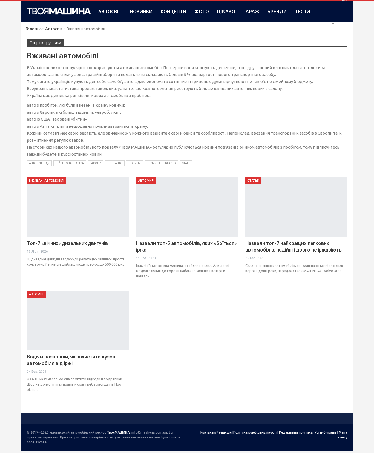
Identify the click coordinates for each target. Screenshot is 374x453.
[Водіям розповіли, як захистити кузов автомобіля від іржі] (78, 320)
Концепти (173, 11)
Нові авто (114, 163)
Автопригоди (39, 163)
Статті (186, 163)
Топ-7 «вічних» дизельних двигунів (67, 243)
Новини (134, 163)
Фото (201, 11)
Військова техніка (70, 163)
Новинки (141, 11)
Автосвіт (110, 11)
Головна (33, 28)
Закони (95, 163)
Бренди (277, 11)
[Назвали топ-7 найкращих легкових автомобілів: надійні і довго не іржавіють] (296, 207)
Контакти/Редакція (216, 432)
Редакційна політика (296, 432)
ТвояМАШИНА (118, 432)
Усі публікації (325, 432)
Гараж (251, 11)
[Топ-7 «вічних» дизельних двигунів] (78, 207)
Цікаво (226, 11)
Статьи (253, 181)
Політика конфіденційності (255, 432)
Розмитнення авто (161, 163)
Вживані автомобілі (46, 181)
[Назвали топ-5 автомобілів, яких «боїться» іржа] (187, 207)
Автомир (146, 181)
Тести (302, 11)
